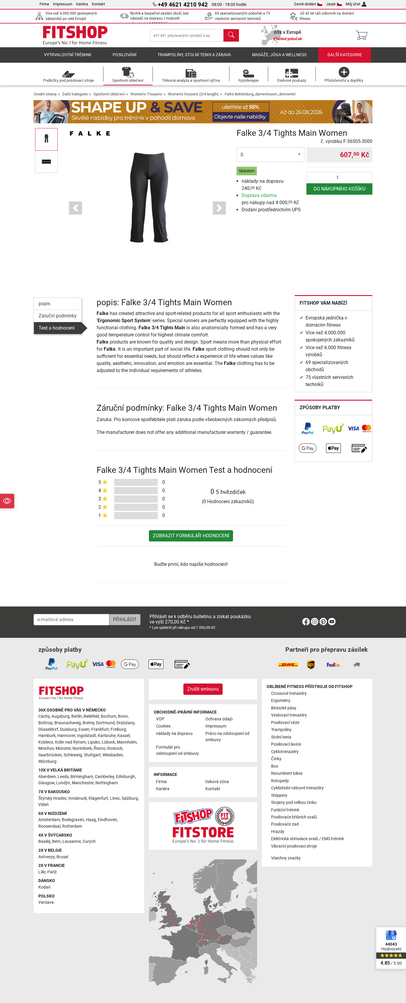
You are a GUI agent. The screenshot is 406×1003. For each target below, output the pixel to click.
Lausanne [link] (71, 841)
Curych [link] (89, 841)
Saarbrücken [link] (50, 755)
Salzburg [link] (130, 798)
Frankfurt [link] (100, 729)
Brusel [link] (62, 856)
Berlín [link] (76, 716)
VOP (160, 719)
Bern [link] (56, 841)
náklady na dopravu (174, 733)
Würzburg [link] (47, 761)
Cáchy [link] (44, 716)
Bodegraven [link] (73, 819)
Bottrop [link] (45, 722)
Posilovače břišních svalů (294, 817)
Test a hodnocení (57, 328)
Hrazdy (277, 831)
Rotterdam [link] (72, 826)
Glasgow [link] (46, 782)
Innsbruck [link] (77, 798)
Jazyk (331, 4)
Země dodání (305, 4)
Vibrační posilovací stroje (294, 846)
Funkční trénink (285, 810)
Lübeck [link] (108, 742)
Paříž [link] (52, 872)
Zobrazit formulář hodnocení (191, 535)
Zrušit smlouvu (203, 689)
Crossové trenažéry (289, 693)
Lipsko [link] (94, 742)
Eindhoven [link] (107, 819)
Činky (276, 758)
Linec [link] (115, 798)
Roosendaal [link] (49, 826)
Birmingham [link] (81, 776)
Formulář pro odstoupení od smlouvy (177, 750)
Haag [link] (91, 819)
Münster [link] (63, 748)
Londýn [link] (63, 782)
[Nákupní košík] (363, 35)
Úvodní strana (45, 94)
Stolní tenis (281, 737)
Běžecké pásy (283, 708)
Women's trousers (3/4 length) (193, 94)
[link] (308, 428)
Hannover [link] (66, 735)
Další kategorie (345, 54)
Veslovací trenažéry (289, 715)
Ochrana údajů (219, 719)
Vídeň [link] (43, 804)
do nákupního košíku (339, 189)
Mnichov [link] (46, 748)
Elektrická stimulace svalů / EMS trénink (307, 838)
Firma (44, 4)
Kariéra (82, 4)
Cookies (163, 726)
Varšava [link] (46, 902)
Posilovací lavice (286, 744)
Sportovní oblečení (109, 94)
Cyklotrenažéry (285, 751)
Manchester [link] (83, 782)
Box (274, 766)
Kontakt (98, 4)
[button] (46, 139)
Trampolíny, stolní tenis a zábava (194, 54)
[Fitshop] (75, 35)
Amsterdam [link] (49, 819)
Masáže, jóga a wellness (279, 54)
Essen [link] (83, 729)
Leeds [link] (63, 776)
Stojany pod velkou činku (294, 802)
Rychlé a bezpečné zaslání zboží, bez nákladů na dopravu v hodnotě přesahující (159, 18)
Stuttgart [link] (92, 755)
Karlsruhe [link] (107, 735)
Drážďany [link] (125, 722)
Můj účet (353, 4)
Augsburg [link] (60, 716)
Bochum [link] (108, 716)
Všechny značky (286, 858)
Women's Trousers (146, 94)
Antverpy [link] (46, 856)
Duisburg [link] (68, 729)
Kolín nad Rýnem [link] (70, 742)
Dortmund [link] (105, 722)
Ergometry (280, 700)
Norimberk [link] (82, 748)
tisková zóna (217, 781)
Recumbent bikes (287, 773)
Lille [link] (41, 872)
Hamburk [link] (47, 735)
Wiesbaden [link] (113, 755)
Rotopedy (280, 780)
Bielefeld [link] (91, 716)
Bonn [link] (123, 716)
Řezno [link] (100, 748)
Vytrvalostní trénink (68, 54)
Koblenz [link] (45, 742)
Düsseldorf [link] (48, 729)
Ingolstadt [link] (86, 735)
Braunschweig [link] (67, 722)
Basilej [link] (44, 841)
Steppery (279, 795)
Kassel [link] (123, 735)
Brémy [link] (88, 722)
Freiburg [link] (118, 729)
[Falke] (89, 133)
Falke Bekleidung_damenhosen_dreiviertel (260, 94)
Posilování (124, 54)
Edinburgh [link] (125, 776)
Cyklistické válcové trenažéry (297, 788)
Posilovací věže (285, 722)
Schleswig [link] (73, 755)
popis (44, 303)
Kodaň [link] (44, 887)
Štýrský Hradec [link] (52, 798)
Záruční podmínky (58, 316)
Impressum (62, 4)
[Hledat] (231, 35)
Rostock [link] (114, 748)
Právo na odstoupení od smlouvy (227, 737)
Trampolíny (281, 729)
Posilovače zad (285, 824)
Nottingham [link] (106, 782)
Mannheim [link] (126, 742)
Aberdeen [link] (47, 776)
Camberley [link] (104, 776)
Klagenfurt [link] (98, 798)
